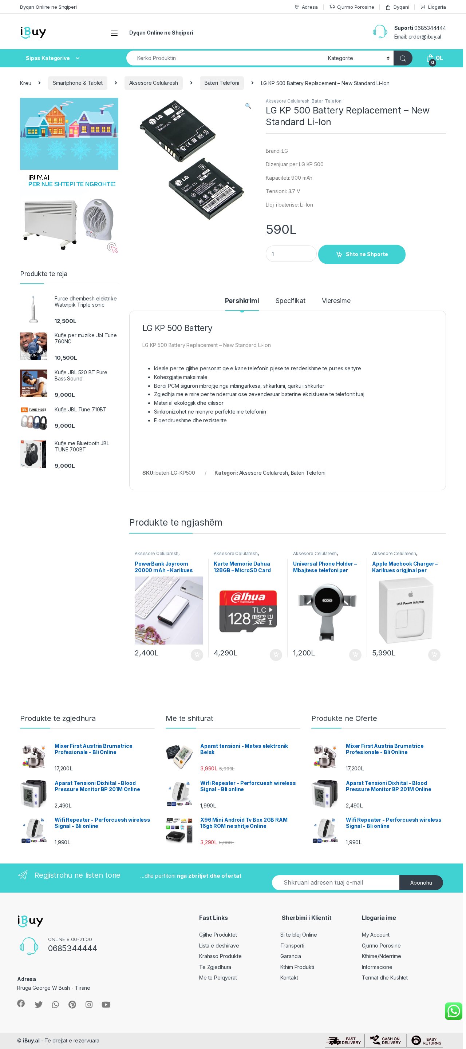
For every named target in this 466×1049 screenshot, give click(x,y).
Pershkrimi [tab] (242, 301)
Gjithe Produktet (218, 935)
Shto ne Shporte (367, 254)
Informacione (377, 967)
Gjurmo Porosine (355, 7)
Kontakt (289, 977)
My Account (376, 935)
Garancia (290, 956)
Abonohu (421, 883)
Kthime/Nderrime (381, 956)
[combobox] (225, 58)
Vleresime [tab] (336, 301)
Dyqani (401, 7)
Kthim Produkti (297, 967)
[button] (248, 105)
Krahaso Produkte (220, 956)
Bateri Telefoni (222, 83)
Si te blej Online (298, 935)
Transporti (292, 945)
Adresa (310, 7)
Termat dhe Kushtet (385, 977)
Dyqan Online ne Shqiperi (48, 7)
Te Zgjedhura (215, 967)
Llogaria (437, 7)
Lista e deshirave (219, 945)
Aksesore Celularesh (153, 83)
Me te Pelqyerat (218, 977)
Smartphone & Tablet (77, 83)
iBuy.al (31, 1040)
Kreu (25, 83)
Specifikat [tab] (290, 301)
